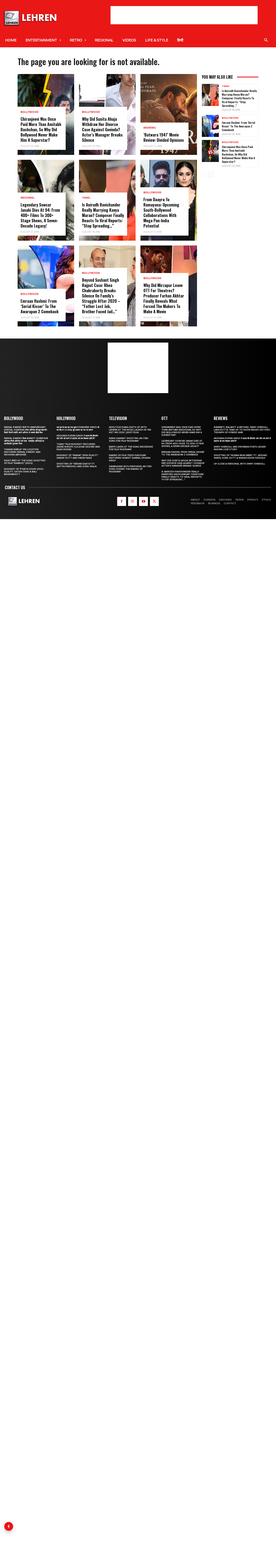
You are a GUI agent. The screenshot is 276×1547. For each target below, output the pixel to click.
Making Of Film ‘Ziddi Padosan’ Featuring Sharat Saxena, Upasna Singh (129, 458)
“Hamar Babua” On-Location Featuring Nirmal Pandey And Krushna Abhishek (22, 452)
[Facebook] (121, 501)
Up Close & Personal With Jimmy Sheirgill (239, 463)
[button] (266, 40)
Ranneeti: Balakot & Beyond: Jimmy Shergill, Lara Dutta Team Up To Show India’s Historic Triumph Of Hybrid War (242, 430)
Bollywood (30, 112)
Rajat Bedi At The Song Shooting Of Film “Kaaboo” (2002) (24, 462)
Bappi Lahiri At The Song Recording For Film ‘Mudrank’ (131, 448)
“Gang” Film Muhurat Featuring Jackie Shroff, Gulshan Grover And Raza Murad (78, 447)
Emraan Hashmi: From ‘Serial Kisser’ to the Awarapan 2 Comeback (40, 306)
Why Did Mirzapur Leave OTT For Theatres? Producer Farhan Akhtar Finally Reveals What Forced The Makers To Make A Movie (163, 298)
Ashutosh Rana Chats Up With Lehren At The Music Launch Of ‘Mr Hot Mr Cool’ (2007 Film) (130, 430)
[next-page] (210, 174)
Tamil (86, 198)
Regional (28, 198)
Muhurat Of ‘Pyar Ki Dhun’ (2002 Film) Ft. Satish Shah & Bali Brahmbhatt (23, 472)
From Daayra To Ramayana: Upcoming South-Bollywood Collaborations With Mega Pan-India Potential (161, 212)
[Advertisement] (184, 15)
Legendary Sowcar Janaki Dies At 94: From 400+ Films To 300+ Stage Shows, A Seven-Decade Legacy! (40, 215)
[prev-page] (204, 174)
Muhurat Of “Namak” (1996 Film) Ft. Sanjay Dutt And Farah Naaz (77, 456)
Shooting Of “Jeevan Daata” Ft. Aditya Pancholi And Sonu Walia (77, 465)
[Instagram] (132, 501)
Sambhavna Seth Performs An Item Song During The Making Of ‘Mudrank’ (130, 469)
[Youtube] (143, 501)
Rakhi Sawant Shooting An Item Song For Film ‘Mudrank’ (128, 439)
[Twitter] (154, 501)
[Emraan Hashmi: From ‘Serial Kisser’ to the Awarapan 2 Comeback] (46, 285)
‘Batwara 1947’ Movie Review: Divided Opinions (163, 137)
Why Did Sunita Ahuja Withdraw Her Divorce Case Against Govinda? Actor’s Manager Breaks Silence (102, 129)
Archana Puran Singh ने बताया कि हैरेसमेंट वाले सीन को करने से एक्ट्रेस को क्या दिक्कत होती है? (77, 437)
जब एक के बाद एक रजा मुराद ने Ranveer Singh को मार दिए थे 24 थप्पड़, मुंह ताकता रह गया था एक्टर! (78, 428)
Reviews (149, 128)
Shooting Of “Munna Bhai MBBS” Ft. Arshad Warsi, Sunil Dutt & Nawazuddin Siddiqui (240, 456)
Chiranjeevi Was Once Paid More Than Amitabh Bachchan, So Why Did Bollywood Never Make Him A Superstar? (41, 129)
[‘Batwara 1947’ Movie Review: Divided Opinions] (168, 114)
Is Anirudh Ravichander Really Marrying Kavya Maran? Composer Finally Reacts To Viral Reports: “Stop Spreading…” (103, 215)
